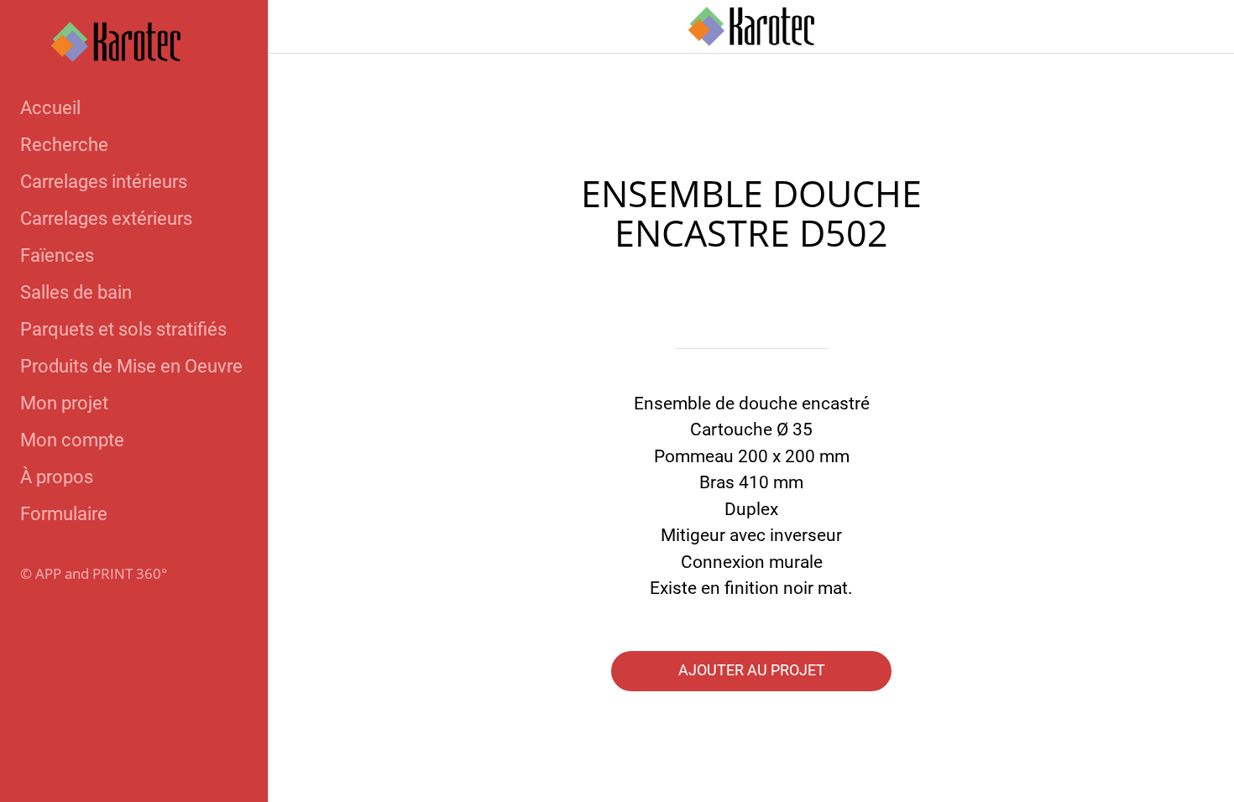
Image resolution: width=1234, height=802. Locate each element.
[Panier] (1200, 27)
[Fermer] (302, 27)
